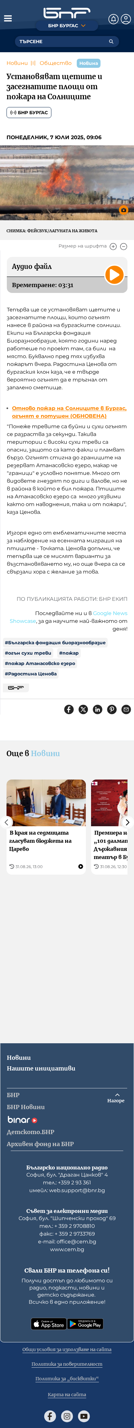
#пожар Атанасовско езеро (40, 663)
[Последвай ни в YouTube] (83, 1416)
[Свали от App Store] (49, 1324)
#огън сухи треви (28, 653)
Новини (17, 63)
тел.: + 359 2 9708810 (67, 1226)
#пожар (69, 653)
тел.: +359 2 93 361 (67, 1183)
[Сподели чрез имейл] (126, 709)
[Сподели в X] (83, 709)
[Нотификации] (113, 19)
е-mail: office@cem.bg (67, 1242)
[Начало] (67, 13)
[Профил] (125, 19)
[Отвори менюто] (8, 18)
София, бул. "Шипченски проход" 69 (67, 1218)
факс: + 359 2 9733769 (67, 1234)
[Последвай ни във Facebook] (50, 1416)
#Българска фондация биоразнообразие (55, 643)
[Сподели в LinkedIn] (97, 709)
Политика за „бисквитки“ (67, 1379)
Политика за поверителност (67, 1364)
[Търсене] (111, 41)
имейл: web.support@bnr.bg (67, 1190)
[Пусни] (114, 274)
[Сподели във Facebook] (69, 709)
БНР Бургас (33, 112)
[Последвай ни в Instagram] (67, 1416)
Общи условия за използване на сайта (67, 1349)
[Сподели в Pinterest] (112, 709)
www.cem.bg (67, 1249)
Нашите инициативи (41, 1068)
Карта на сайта (67, 1395)
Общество (56, 63)
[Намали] (123, 246)
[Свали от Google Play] (85, 1324)
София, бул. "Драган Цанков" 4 (67, 1175)
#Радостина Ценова (31, 674)
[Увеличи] (113, 246)
